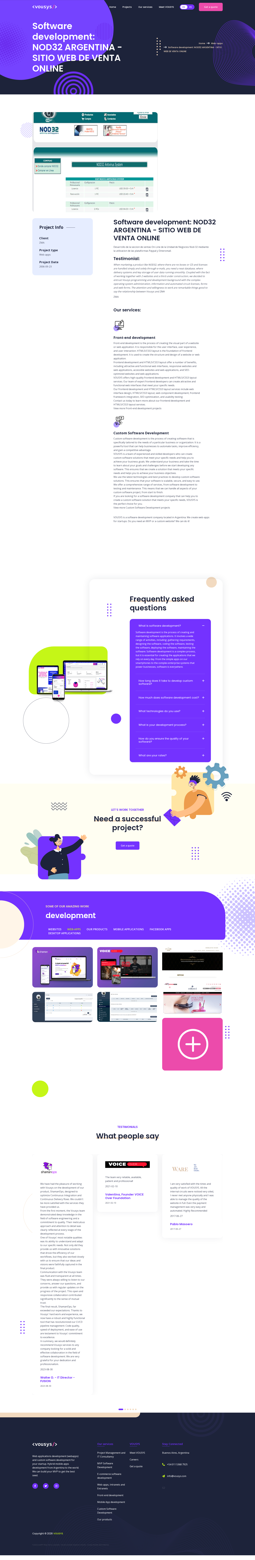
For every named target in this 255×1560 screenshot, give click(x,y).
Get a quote (211, 7)
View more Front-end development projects (137, 408)
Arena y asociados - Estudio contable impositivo (64, 1545)
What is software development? (160, 625)
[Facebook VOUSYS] (35, 1486)
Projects (127, 7)
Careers (134, 1459)
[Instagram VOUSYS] (56, 1486)
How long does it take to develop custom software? (166, 682)
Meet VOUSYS (166, 7)
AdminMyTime (104, 1545)
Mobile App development (111, 1502)
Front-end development (110, 1495)
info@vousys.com (176, 1476)
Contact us (119, 400)
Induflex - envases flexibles (89, 1545)
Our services (145, 7)
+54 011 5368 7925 (177, 1464)
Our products (104, 1519)
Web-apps (45, 254)
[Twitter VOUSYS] (46, 1486)
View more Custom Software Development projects (141, 507)
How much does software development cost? (169, 697)
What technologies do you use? (159, 711)
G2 (163, 1487)
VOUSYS (58, 1533)
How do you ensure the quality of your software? (164, 740)
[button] (120, 1409)
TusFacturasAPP (37, 1545)
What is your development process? (162, 725)
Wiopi (45, 1545)
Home (112, 7)
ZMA (41, 242)
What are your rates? (153, 755)
